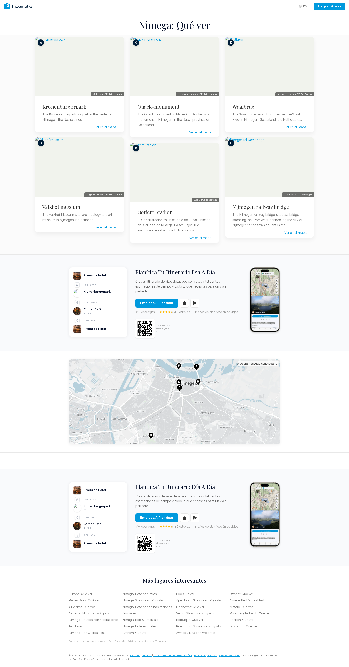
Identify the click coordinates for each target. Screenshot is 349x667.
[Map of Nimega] (174, 401)
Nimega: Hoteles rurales (140, 594)
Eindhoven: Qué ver (190, 607)
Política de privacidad (205, 655)
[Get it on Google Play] (194, 303)
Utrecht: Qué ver (241, 594)
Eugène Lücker (95, 194)
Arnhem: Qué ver (134, 633)
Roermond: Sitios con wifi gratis (198, 626)
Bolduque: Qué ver (189, 620)
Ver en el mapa (105, 127)
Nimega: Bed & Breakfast (87, 633)
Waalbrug (243, 107)
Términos (147, 655)
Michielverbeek (285, 94)
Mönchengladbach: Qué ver (250, 613)
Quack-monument (159, 107)
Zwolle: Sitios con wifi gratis (195, 633)
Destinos (135, 655)
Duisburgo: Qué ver (243, 626)
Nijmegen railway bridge (260, 207)
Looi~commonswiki (188, 94)
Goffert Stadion (155, 212)
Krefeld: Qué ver (241, 607)
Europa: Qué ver (80, 594)
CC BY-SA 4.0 (304, 94)
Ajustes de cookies (229, 655)
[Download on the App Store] (184, 303)
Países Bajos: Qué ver (84, 600)
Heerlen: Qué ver (241, 620)
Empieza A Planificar (156, 303)
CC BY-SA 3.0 (304, 194)
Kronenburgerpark (64, 107)
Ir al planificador (329, 6)
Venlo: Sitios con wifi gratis (195, 613)
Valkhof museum (61, 207)
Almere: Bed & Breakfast (247, 600)
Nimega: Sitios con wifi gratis (89, 613)
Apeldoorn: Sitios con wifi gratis (198, 600)
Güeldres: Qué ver (82, 607)
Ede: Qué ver (185, 594)
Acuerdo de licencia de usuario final (172, 655)
